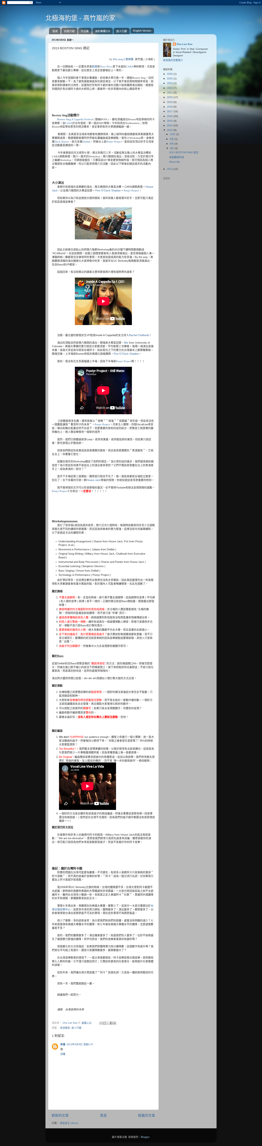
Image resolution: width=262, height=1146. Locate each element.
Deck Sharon (62, 141)
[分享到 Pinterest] (114, 1023)
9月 (172, 139)
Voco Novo (106, 66)
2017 (170, 111)
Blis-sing (118, 59)
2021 (170, 92)
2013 (170, 130)
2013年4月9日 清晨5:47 (79, 1044)
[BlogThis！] (104, 1023)
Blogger (145, 1137)
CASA (68, 123)
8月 (172, 143)
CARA (129, 66)
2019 (170, 102)
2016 (170, 116)
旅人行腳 (121, 31)
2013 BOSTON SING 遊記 (184, 152)
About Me (174, 162)
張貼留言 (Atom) (69, 1123)
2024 (170, 83)
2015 (170, 121)
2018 (170, 106)
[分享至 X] (108, 1023)
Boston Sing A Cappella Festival (75, 119)
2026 (170, 74)
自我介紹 (69, 31)
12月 (173, 134)
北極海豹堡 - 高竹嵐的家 (80, 18)
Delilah (86, 141)
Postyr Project (114, 141)
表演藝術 (65, 1027)
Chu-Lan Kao (184, 44)
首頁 (55, 31)
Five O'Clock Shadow (108, 190)
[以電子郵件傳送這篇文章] (101, 1023)
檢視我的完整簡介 (173, 60)
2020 (170, 97)
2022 (170, 88)
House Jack (94, 480)
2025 (170, 78)
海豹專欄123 (102, 31)
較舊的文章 (146, 1115)
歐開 (94, 66)
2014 (170, 125)
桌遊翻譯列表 (176, 157)
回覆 (62, 1054)
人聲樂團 (128, 59)
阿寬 (62, 1044)
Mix (126, 342)
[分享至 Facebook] (111, 1023)
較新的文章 (60, 1115)
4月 (172, 148)
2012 (170, 169)
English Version (142, 30)
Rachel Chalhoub (139, 335)
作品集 (85, 31)
